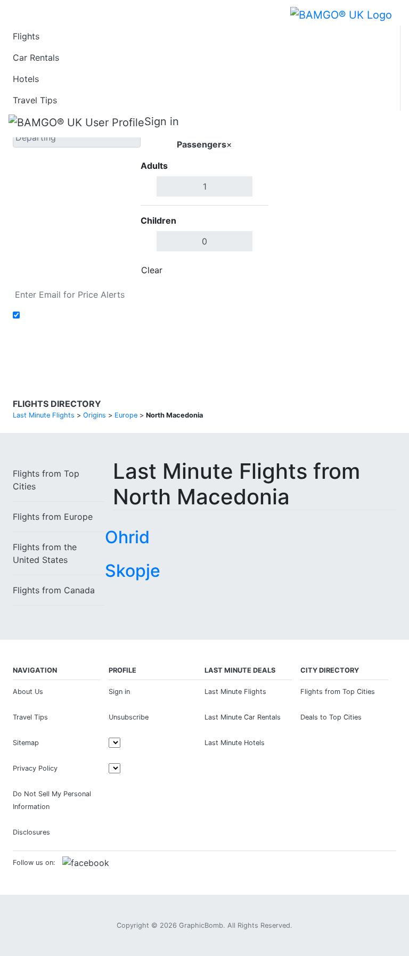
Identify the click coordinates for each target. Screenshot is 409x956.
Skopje (132, 570)
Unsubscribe (129, 717)
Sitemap (26, 743)
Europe (53, 516)
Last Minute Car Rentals (242, 717)
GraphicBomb (201, 925)
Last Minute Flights (235, 692)
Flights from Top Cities (337, 692)
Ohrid (127, 537)
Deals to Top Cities (331, 717)
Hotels (26, 78)
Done (250, 270)
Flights (26, 36)
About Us (28, 692)
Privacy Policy (35, 768)
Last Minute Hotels (234, 743)
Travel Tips (35, 100)
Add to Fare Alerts (60, 315)
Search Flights (332, 194)
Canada (54, 590)
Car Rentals (36, 57)
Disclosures (31, 832)
